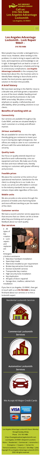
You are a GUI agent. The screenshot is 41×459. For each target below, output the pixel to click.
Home (5, 442)
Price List (21, 448)
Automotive (33, 442)
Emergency (11, 445)
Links (37, 448)
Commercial (23, 442)
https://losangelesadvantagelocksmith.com (20, 437)
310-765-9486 (20, 12)
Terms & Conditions (9, 448)
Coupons (20, 445)
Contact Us (30, 445)
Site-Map (30, 448)
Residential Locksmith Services (20, 300)
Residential (13, 442)
